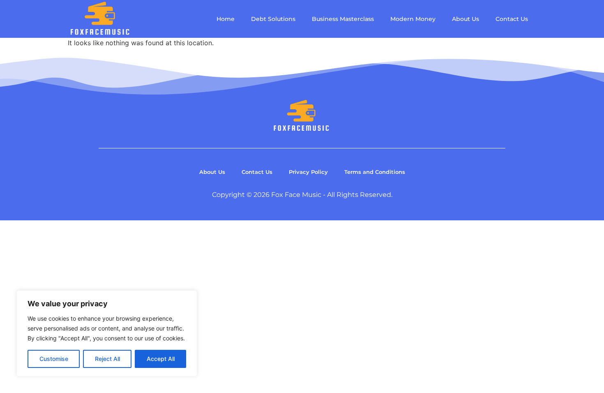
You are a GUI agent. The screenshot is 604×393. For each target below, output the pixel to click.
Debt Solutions (273, 19)
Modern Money (413, 19)
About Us (465, 19)
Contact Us (512, 19)
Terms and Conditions (374, 172)
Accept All (161, 358)
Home (226, 19)
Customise (53, 358)
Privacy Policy (308, 172)
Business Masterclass (343, 19)
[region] (106, 333)
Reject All (107, 358)
